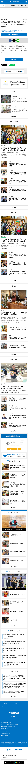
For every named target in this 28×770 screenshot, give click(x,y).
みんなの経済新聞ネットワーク (14, 750)
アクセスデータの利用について (8, 726)
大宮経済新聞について (7, 722)
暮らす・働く (24, 5)
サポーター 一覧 (14, 449)
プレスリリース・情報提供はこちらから (10, 724)
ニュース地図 (4, 19)
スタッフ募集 (5, 735)
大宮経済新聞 (14, 2)
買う (18, 5)
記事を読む (14, 59)
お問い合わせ (5, 728)
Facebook (12, 716)
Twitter (16, 716)
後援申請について (6, 733)
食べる (8, 5)
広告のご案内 (5, 731)
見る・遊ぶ (13, 5)
